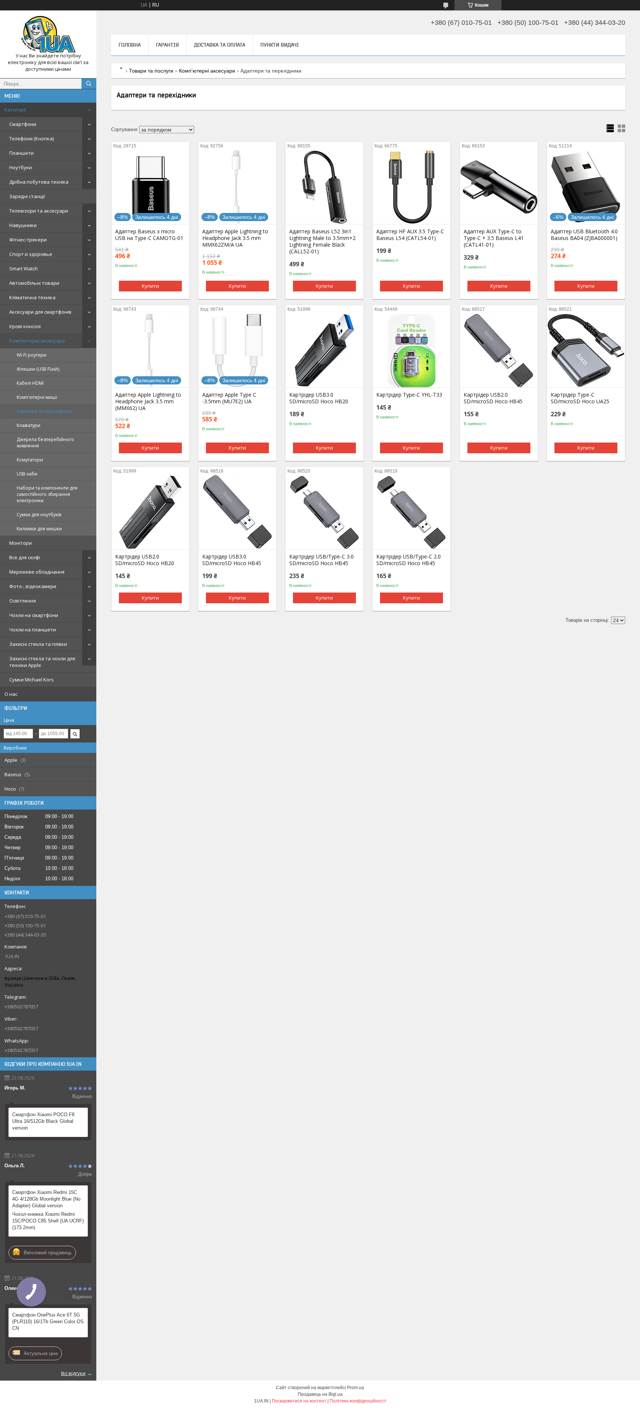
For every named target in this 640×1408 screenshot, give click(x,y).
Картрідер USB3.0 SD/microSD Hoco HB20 (318, 398)
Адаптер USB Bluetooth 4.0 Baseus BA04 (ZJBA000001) (584, 234)
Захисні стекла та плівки (38, 644)
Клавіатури (28, 425)
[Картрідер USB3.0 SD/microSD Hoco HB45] (237, 512)
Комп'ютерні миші (37, 397)
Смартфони (22, 124)
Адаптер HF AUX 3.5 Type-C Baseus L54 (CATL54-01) (410, 234)
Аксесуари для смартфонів (40, 311)
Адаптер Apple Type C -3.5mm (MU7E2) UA (229, 398)
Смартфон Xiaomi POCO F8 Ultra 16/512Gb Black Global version (43, 1121)
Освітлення (22, 600)
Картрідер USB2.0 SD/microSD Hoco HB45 (493, 398)
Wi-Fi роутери (31, 355)
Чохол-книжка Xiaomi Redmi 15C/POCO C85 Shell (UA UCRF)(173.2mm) (48, 1220)
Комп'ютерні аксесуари (37, 340)
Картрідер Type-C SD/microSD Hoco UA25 (580, 398)
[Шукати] (88, 83)
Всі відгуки (73, 1373)
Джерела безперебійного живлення (45, 442)
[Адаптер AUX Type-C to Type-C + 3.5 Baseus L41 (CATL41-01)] (499, 187)
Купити (150, 286)
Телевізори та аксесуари (38, 210)
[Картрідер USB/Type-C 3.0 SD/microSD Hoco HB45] (324, 512)
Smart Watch (23, 268)
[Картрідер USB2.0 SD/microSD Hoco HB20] (150, 512)
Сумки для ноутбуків (39, 514)
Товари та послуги (151, 71)
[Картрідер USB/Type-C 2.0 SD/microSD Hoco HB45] (411, 512)
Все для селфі (24, 557)
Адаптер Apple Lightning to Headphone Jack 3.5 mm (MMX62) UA (148, 401)
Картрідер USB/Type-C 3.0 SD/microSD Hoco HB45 (321, 560)
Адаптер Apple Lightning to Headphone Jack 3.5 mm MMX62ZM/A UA (235, 238)
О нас (10, 694)
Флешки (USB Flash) (38, 369)
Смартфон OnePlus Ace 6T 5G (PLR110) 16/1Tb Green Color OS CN (48, 1321)
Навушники (23, 225)
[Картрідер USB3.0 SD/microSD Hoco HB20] (324, 350)
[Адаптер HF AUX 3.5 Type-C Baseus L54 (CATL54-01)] (411, 187)
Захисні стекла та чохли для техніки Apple (42, 661)
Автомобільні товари (34, 283)
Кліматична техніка (32, 297)
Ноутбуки (20, 167)
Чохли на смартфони (33, 615)
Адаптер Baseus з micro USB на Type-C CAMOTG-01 (149, 234)
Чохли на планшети (32, 629)
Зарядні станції (27, 196)
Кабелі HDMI (30, 383)
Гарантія (167, 45)
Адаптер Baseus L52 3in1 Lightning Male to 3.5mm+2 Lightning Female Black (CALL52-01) (322, 241)
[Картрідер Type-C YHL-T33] (411, 350)
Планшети (21, 153)
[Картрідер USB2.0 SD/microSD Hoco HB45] (499, 350)
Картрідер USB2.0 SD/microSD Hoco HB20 (144, 560)
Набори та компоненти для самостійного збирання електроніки (47, 494)
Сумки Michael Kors (31, 679)
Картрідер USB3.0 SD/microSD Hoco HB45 (231, 560)
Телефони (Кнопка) (31, 138)
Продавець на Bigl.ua (320, 1394)
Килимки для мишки (39, 529)
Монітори (20, 543)
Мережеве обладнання (36, 571)
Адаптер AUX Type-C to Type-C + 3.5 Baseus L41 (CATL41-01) (494, 238)
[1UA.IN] (48, 34)
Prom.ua (355, 1387)
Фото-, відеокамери (32, 586)
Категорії (15, 109)
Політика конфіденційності (358, 1401)
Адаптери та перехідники (44, 411)
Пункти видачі (279, 45)
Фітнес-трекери (28, 239)
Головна (130, 45)
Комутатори (30, 460)
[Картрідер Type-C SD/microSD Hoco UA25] (586, 350)
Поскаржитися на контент (299, 1401)
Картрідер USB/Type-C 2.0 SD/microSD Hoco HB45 (408, 560)
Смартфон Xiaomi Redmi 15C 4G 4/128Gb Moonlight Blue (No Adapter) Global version (46, 1199)
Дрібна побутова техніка (39, 181)
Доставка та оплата (219, 45)
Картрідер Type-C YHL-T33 (409, 394)
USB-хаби (27, 474)
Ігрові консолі (25, 326)
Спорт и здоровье (30, 254)
